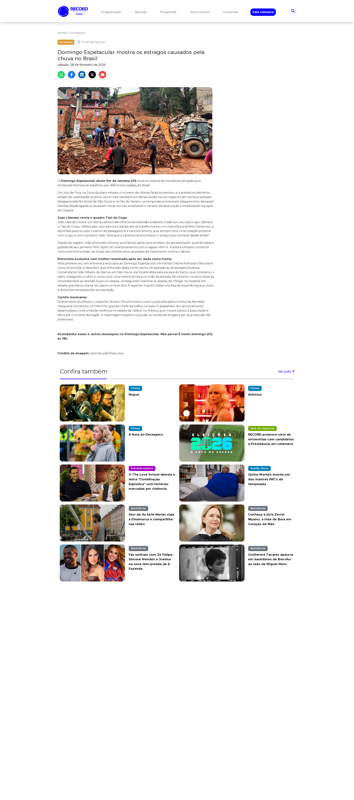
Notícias (140, 12)
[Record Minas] (73, 11)
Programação (111, 12)
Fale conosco (263, 12)
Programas (168, 12)
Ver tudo (285, 371)
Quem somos (199, 12)
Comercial (230, 12)
